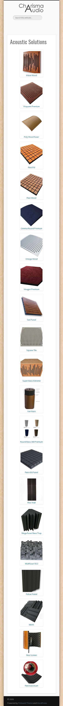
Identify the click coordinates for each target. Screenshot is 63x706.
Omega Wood (31, 259)
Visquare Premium (31, 106)
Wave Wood (31, 75)
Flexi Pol (31, 167)
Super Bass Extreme (32, 380)
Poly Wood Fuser (31, 137)
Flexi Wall (31, 502)
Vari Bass (31, 411)
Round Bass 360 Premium (31, 441)
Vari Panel (31, 319)
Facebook (28, 25)
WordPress (42, 703)
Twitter (34, 25)
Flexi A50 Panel (31, 472)
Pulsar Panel (31, 594)
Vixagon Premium (31, 289)
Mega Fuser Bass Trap (31, 533)
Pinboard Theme (25, 703)
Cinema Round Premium (31, 228)
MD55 (31, 624)
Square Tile (32, 350)
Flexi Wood (31, 198)
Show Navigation (49, 16)
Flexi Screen (31, 655)
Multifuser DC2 (31, 563)
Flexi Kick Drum (31, 685)
